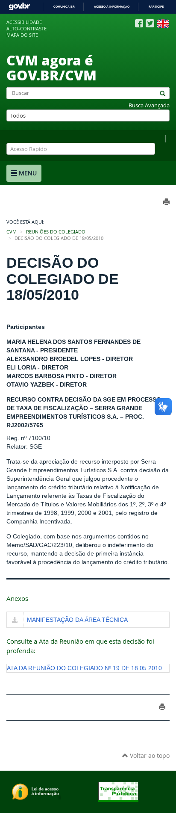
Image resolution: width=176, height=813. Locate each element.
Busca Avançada (149, 105)
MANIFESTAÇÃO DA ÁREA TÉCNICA (77, 619)
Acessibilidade (24, 22)
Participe (156, 7)
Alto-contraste (26, 29)
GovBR (19, 7)
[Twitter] (150, 23)
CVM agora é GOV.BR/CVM (51, 67)
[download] (15, 620)
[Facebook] (139, 23)
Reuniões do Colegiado (55, 232)
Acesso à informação (111, 7)
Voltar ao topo (149, 755)
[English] (163, 23)
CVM (11, 232)
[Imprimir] (162, 707)
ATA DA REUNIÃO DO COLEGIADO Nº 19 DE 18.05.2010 (84, 668)
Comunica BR (64, 7)
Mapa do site (22, 35)
